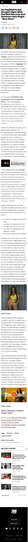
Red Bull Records (6, 436)
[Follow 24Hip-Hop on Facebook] (17, 528)
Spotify (3, 410)
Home (2, 6)
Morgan (16, 433)
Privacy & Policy (9, 535)
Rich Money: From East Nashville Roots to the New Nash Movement (19, 488)
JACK (4, 22)
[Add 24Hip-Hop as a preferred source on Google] (10, 27)
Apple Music (11, 410)
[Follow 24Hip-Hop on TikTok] (21, 528)
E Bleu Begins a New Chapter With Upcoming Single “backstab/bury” (18, 467)
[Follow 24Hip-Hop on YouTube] (6, 528)
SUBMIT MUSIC (14, 523)
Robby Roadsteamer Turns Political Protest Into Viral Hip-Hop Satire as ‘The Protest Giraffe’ (19, 477)
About (8, 539)
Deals (20, 539)
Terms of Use (19, 535)
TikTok (10, 413)
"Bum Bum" (9, 433)
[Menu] (2, 2)
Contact (14, 539)
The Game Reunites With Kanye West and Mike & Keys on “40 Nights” (19, 456)
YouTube (4, 413)
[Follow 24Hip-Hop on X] (10, 528)
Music (6, 6)
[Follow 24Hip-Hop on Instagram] (14, 528)
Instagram (19, 410)
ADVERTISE (14, 519)
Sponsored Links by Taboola (22, 495)
